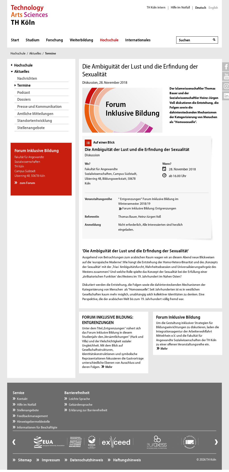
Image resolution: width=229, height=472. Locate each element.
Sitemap (24, 459)
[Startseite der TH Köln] (29, 14)
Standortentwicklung (34, 120)
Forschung (54, 39)
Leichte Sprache (79, 399)
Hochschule (109, 39)
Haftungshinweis (126, 459)
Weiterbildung (81, 39)
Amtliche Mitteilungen (35, 113)
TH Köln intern (156, 7)
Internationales (138, 39)
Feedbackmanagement (32, 416)
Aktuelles (35, 53)
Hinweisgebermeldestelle (33, 421)
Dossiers (24, 99)
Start (15, 39)
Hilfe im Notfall (180, 7)
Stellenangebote (31, 127)
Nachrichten (27, 78)
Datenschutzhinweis (86, 459)
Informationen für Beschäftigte (37, 427)
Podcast (23, 92)
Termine (24, 85)
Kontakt (22, 399)
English (213, 7)
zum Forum (27, 183)
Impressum (50, 459)
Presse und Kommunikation (39, 106)
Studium (32, 39)
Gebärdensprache (80, 404)
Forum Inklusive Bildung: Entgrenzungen (149, 208)
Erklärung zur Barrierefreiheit (88, 410)
